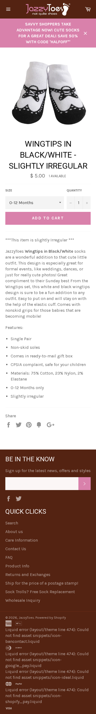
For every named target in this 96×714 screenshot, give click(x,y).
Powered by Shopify (50, 617)
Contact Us (15, 548)
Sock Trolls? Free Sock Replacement (40, 591)
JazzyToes (26, 617)
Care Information (21, 540)
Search (11, 522)
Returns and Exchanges (27, 574)
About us (14, 531)
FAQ (9, 557)
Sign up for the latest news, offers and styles (48, 470)
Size (8, 190)
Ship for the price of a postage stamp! (41, 583)
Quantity (74, 190)
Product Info (17, 565)
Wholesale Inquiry (22, 600)
